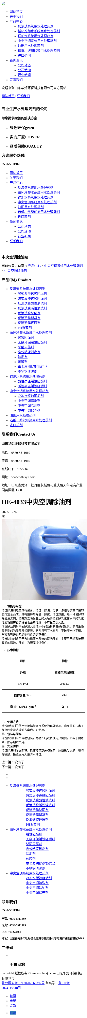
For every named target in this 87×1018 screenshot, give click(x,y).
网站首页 (16, 11)
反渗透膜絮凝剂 (29, 318)
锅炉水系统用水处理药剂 (35, 36)
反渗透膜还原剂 (29, 323)
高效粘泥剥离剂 (29, 352)
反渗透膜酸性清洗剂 (32, 303)
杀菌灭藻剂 (26, 347)
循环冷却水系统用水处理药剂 (39, 31)
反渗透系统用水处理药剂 (35, 26)
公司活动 (24, 70)
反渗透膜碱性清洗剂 (32, 308)
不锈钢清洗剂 (27, 371)
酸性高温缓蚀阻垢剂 (32, 381)
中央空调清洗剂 (29, 400)
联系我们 (16, 80)
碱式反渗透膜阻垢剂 (32, 298)
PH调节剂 (25, 327)
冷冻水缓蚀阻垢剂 (31, 396)
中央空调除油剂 (15, 270)
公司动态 (24, 65)
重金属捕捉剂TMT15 (32, 366)
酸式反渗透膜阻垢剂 (32, 293)
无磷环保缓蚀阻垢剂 (32, 342)
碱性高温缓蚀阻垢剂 (32, 386)
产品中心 (16, 21)
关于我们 (16, 16)
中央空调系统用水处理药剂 (37, 41)
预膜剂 (23, 362)
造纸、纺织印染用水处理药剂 (39, 50)
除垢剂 (23, 357)
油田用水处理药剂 (31, 45)
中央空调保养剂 (29, 410)
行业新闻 (24, 75)
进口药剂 (24, 55)
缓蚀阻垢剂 (26, 337)
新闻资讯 (16, 60)
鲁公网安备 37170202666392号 (23, 983)
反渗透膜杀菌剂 (29, 313)
